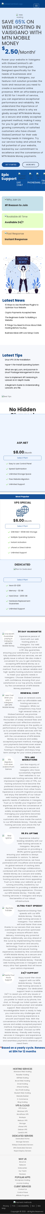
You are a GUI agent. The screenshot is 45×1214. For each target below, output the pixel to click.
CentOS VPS (22, 1132)
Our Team (23, 1171)
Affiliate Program (22, 1195)
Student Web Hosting (22, 1093)
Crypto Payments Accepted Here (20, 312)
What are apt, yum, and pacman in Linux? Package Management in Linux (22, 371)
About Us (22, 1162)
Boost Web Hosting (22, 1081)
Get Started (10, 164)
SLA (33, 1206)
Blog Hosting (22, 1102)
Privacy (6, 1206)
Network (22, 1165)
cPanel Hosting (22, 1087)
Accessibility (23, 1206)
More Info (30, 164)
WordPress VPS (22, 1114)
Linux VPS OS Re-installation (17, 359)
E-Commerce (22, 1099)
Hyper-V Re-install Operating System (22, 364)
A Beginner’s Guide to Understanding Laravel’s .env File (22, 386)
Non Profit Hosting (22, 1090)
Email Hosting (22, 1084)
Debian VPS (22, 1129)
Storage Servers (22, 1142)
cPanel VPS (22, 1126)
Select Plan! (22, 457)
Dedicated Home (22, 1139)
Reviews (22, 1174)
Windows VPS (22, 1111)
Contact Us (22, 1189)
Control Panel (22, 1192)
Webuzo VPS (22, 1120)
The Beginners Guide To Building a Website (21, 319)
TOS (13, 1206)
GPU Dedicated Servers (22, 1148)
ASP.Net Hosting (23, 1078)
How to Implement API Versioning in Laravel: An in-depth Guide (21, 378)
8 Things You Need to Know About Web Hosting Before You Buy (23, 326)
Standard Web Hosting (22, 1071)
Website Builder (22, 1096)
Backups (22, 1117)
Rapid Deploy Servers (22, 1151)
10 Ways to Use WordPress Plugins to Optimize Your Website (22, 306)
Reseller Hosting (22, 1075)
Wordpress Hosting (22, 1180)
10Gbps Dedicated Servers (22, 1145)
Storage (22, 1123)
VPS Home (22, 1108)
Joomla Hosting (22, 1183)
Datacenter (22, 1168)
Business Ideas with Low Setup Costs (22, 333)
